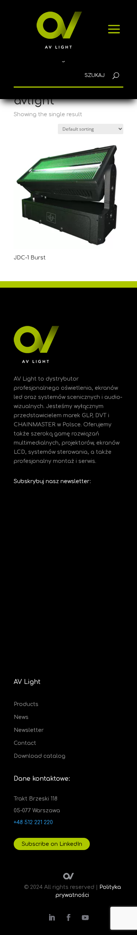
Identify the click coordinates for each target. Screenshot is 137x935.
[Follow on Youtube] (85, 917)
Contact (25, 743)
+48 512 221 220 (33, 822)
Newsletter (29, 730)
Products (26, 704)
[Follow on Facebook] (68, 917)
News (21, 717)
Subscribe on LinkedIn (52, 844)
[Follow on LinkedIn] (52, 917)
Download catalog (39, 756)
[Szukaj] (116, 75)
